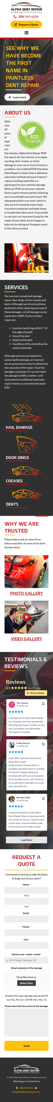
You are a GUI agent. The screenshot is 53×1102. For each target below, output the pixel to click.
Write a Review (37, 693)
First (26, 895)
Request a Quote (27, 24)
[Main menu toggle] (26, 32)
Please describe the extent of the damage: (26, 1006)
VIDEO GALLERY (26, 639)
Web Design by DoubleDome (26, 1081)
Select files (26, 983)
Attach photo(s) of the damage (26, 968)
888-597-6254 (27, 16)
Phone (26, 927)
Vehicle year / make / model (26, 954)
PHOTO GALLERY (26, 594)
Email (26, 913)
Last (26, 906)
